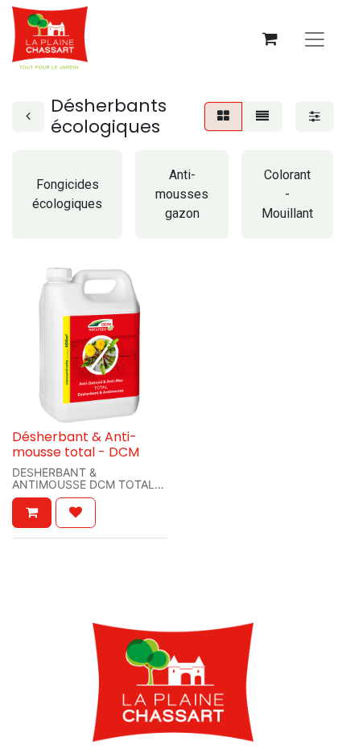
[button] (31, 512)
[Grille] (223, 116)
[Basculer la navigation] (314, 38)
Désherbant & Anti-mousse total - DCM (75, 444)
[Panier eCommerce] (269, 38)
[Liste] (262, 116)
